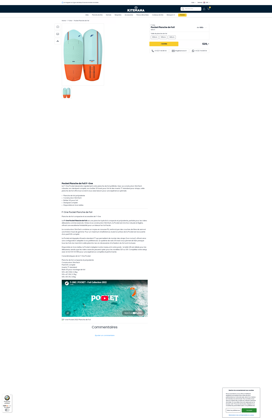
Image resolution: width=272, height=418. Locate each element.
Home (64, 20)
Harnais (108, 15)
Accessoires (129, 15)
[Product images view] (58, 27)
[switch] (7, 410)
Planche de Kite (97, 15)
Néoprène (118, 15)
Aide (192, 2)
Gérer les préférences (233, 410)
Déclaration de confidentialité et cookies (241, 415)
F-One (70, 20)
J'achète (164, 44)
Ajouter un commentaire (104, 335)
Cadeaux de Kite (157, 15)
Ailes (87, 15)
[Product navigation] (58, 41)
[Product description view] (58, 34)
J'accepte (249, 410)
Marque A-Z (171, 15)
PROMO (182, 15)
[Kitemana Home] (136, 8)
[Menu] (10, 395)
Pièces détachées (142, 15)
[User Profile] (204, 9)
